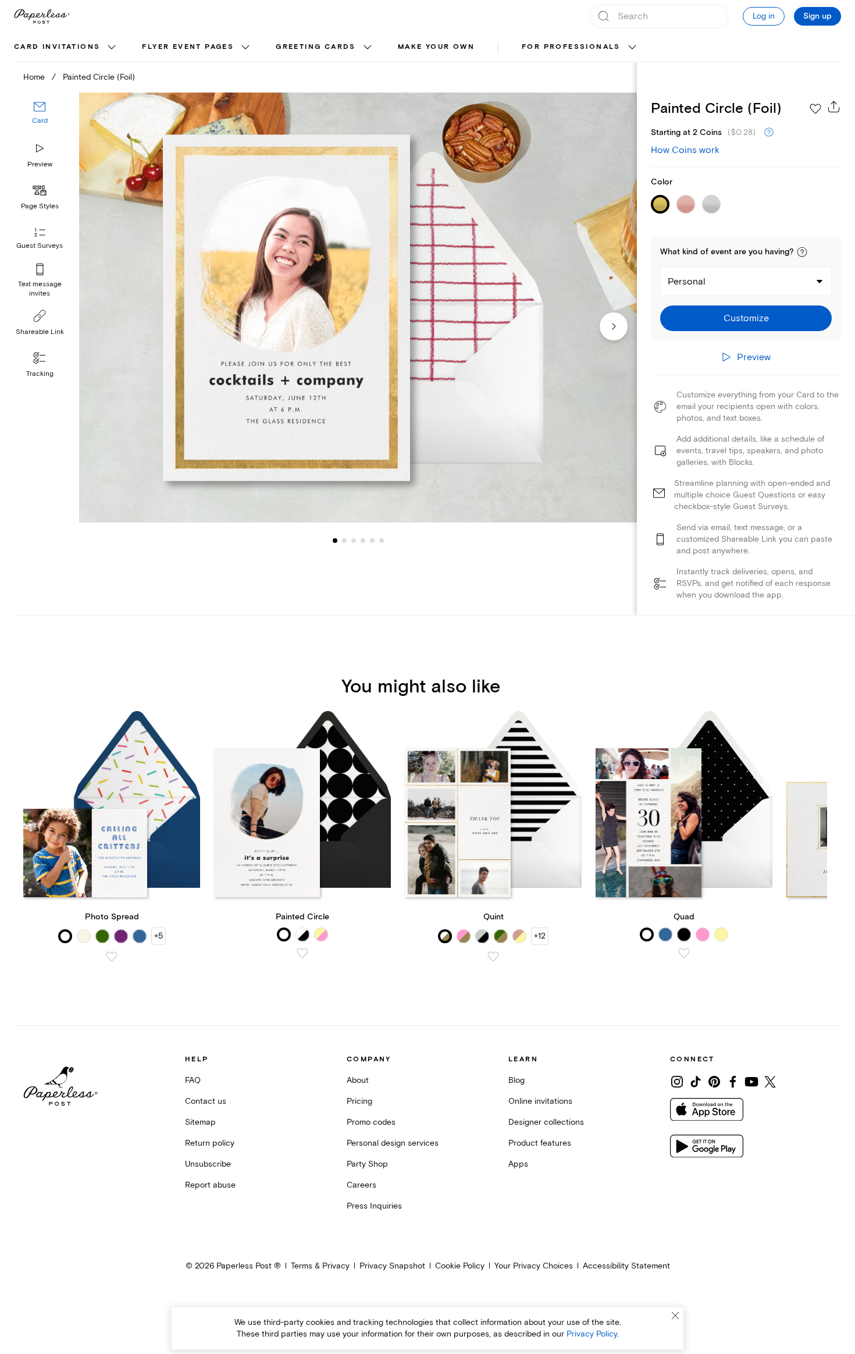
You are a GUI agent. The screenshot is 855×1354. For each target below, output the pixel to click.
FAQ (193, 1080)
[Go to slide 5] (363, 540)
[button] (802, 252)
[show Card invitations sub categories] (112, 47)
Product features (539, 1143)
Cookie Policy (459, 1266)
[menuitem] (66, 48)
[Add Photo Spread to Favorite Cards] (112, 957)
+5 (158, 936)
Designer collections (546, 1122)
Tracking (40, 373)
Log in (764, 16)
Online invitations (540, 1101)
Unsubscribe (208, 1164)
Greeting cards (316, 46)
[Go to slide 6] (372, 540)
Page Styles (40, 206)
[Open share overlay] (834, 106)
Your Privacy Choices (533, 1266)
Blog (516, 1080)
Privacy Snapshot (392, 1266)
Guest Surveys (39, 245)
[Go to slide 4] (353, 540)
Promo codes (371, 1122)
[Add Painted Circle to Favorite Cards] (302, 953)
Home (34, 77)
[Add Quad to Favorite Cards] (684, 953)
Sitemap (200, 1122)
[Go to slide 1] (335, 540)
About (358, 1080)
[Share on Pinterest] (714, 1082)
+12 (540, 936)
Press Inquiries (374, 1206)
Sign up (817, 16)
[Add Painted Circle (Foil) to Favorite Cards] (815, 109)
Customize (746, 318)
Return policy (209, 1143)
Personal (687, 281)
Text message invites (40, 289)
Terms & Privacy (320, 1266)
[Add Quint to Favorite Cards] (493, 957)
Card (40, 120)
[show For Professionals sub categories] (632, 47)
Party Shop (367, 1164)
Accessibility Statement (626, 1266)
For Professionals (571, 46)
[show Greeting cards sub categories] (368, 47)
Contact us (205, 1101)
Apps (518, 1164)
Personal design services (393, 1143)
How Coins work (685, 150)
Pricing (359, 1101)
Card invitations (57, 46)
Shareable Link (40, 332)
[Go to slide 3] (344, 540)
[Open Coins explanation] (769, 132)
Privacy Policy (592, 1334)
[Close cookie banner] (675, 1316)
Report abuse (210, 1185)
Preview (39, 164)
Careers (361, 1185)
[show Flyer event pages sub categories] (245, 47)
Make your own (436, 46)
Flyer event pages (188, 46)
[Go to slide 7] (381, 540)
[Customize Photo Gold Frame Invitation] (358, 307)
